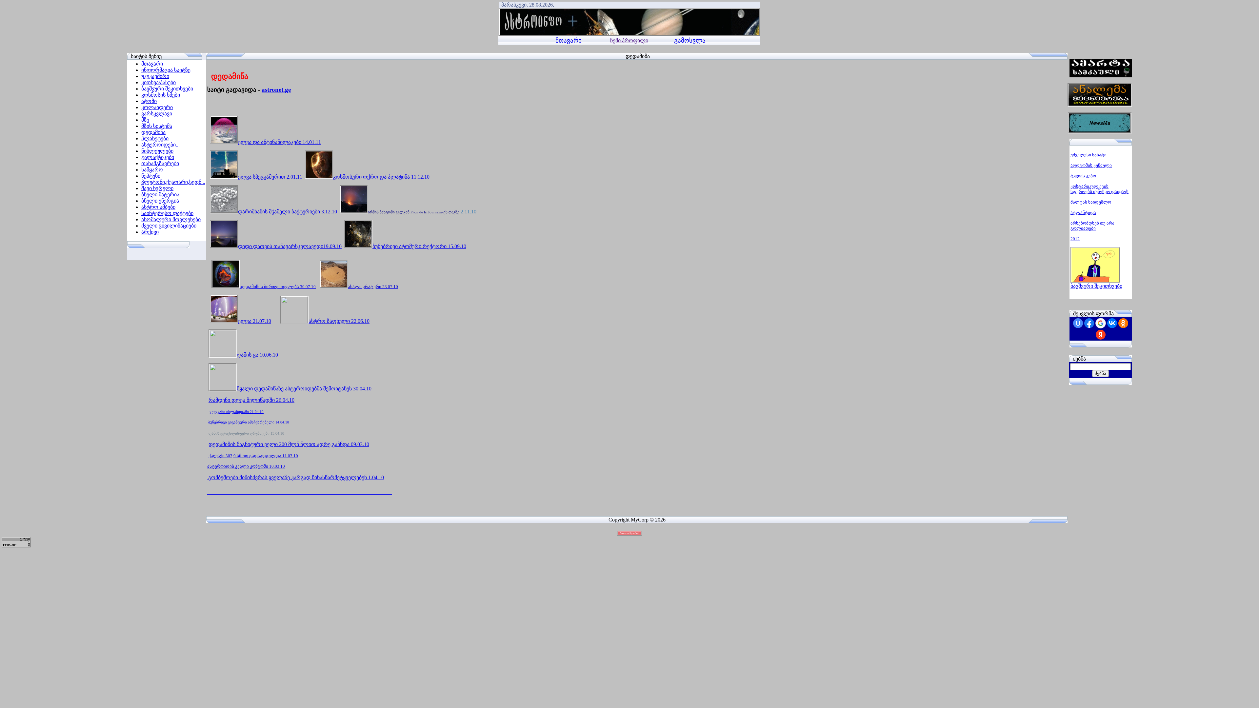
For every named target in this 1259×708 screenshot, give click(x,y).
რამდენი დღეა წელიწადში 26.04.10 (251, 400)
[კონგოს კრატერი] (207, 477)
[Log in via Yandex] (1101, 335)
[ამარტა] (1100, 75)
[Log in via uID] (1078, 323)
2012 (1075, 238)
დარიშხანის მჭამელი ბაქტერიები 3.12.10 (287, 211)
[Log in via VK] (1112, 323)
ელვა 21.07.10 (254, 321)
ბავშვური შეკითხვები (1096, 286)
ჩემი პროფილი (629, 40)
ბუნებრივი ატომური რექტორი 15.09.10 (419, 246)
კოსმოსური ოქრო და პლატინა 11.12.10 (381, 177)
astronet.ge (276, 89)
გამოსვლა (690, 40)
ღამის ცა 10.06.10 (257, 355)
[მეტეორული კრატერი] (334, 286)
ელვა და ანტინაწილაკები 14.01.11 (279, 142)
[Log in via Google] (1100, 323)
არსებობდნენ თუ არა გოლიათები (1092, 226)
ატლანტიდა (1083, 212)
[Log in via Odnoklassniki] (1123, 323)
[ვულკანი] (207, 481)
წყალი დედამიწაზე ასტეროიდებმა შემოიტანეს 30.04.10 (304, 388)
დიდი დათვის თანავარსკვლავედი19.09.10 (290, 246)
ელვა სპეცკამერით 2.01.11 (270, 177)
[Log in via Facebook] (1089, 323)
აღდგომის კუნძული (1091, 165)
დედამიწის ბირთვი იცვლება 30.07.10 (278, 286)
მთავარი (568, 40)
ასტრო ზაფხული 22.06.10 (339, 321)
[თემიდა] (223, 388)
